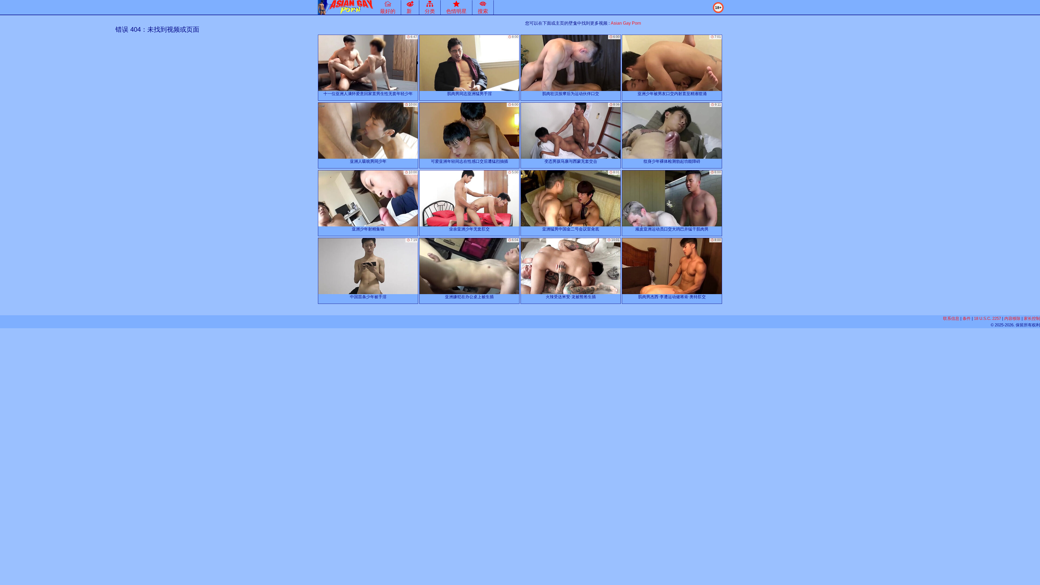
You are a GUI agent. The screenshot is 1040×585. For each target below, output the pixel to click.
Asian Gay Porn (626, 23)
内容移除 (1012, 318)
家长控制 (1032, 318)
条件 (967, 318)
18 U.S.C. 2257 (987, 318)
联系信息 (951, 318)
